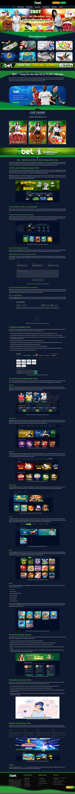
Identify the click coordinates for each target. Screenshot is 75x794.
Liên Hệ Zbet (27, 786)
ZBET (13, 7)
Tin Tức (61, 7)
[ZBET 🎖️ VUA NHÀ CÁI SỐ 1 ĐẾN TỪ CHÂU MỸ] (37, 2)
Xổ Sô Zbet (54, 7)
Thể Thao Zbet (46, 7)
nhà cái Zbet (24, 767)
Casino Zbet (37, 7)
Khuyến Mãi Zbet (28, 784)
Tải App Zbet (27, 783)
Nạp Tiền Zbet (20, 7)
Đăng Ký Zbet (27, 778)
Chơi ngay (70, 787)
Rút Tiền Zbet (29, 7)
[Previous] (3, 20)
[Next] (72, 20)
